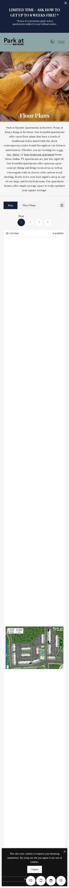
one (61, 150)
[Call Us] (52, 42)
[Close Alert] (65, 4)
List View (14, 233)
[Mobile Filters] (61, 205)
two (9, 154)
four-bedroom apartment (39, 154)
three (16, 154)
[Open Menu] (61, 42)
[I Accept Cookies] (65, 852)
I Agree (34, 869)
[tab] (11, 205)
